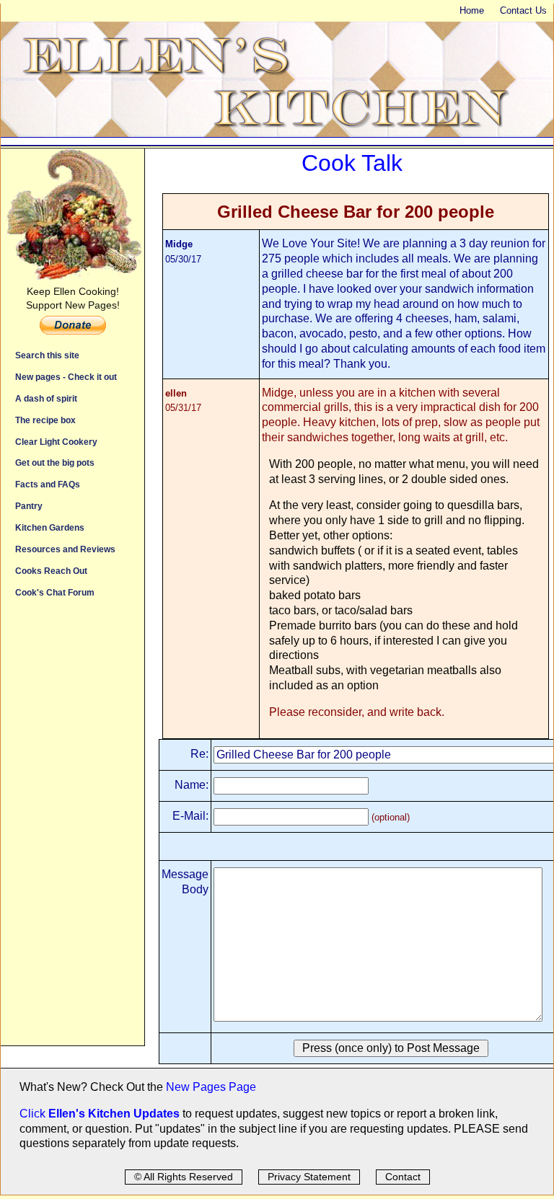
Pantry (29, 505)
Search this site (47, 355)
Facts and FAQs (47, 484)
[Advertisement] (72, 829)
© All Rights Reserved (183, 1176)
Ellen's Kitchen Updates (114, 1113)
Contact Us (523, 10)
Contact (403, 1176)
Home (472, 10)
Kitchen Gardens (49, 527)
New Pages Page (211, 1087)
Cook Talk (352, 163)
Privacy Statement (309, 1176)
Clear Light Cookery (56, 441)
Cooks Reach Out (51, 570)
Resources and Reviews (65, 549)
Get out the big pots (54, 462)
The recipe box (45, 420)
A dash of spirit (46, 398)
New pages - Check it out (66, 376)
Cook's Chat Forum (54, 592)
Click (33, 1113)
